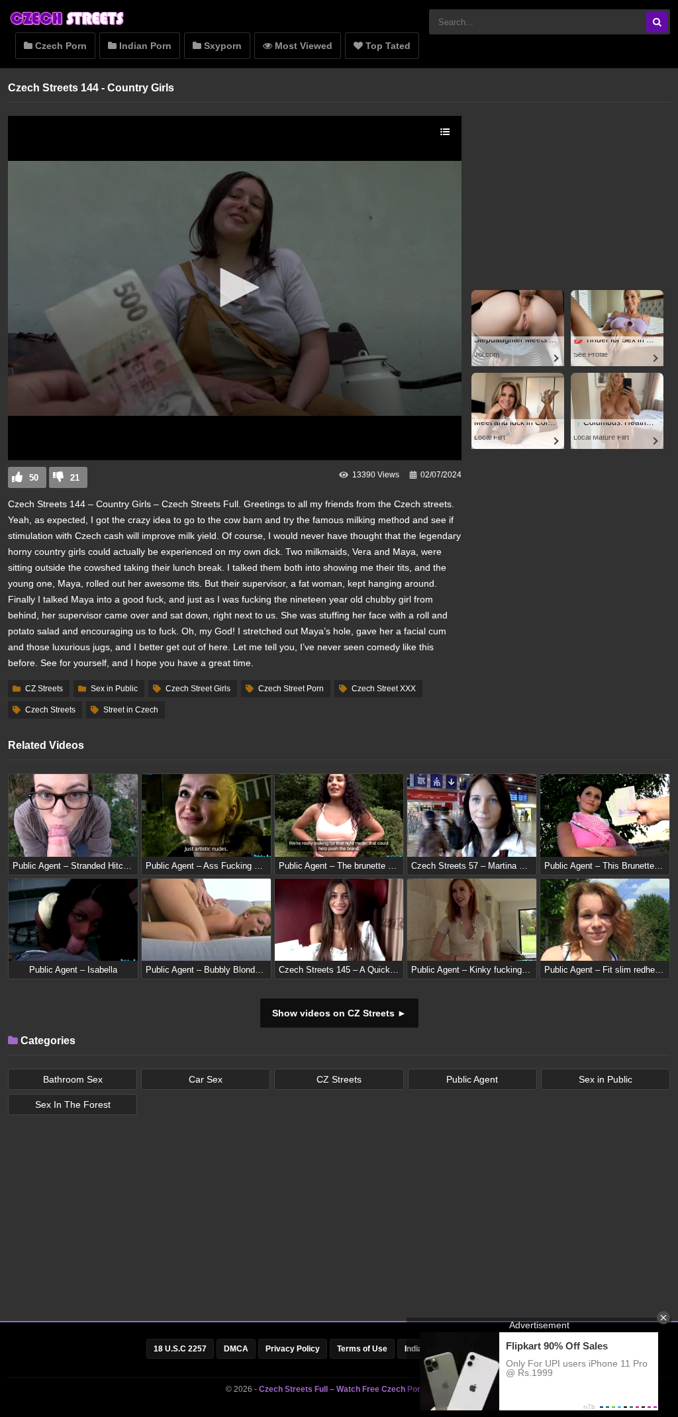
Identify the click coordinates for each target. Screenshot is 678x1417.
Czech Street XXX (384, 688)
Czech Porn (59, 45)
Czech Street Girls (198, 688)
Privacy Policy (293, 1348)
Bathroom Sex (73, 1079)
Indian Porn (144, 45)
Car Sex (205, 1079)
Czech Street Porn (291, 688)
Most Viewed (302, 45)
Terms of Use (362, 1348)
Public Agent (472, 1079)
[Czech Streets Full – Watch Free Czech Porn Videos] (67, 24)
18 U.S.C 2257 (180, 1348)
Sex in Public (114, 688)
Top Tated (387, 45)
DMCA (236, 1348)
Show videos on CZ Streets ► (339, 1013)
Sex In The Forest (73, 1104)
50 (33, 478)
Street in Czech (130, 709)
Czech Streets (50, 709)
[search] (656, 21)
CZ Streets (44, 688)
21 (74, 478)
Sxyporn (221, 45)
